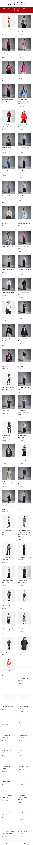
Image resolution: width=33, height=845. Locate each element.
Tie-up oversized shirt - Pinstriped (24, 31)
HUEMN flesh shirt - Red (8, 673)
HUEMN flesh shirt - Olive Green (7, 752)
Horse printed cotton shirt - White (7, 582)
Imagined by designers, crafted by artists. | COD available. (16, 9)
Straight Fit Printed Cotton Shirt (7, 824)
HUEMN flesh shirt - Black (7, 436)
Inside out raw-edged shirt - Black (23, 365)
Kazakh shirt (21, 316)
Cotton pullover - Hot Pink (23, 247)
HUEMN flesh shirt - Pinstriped (23, 674)
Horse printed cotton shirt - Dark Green (23, 582)
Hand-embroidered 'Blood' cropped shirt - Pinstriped (23, 101)
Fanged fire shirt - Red (23, 724)
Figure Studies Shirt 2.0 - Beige (8, 460)
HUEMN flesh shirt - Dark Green (7, 558)
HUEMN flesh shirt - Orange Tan (23, 697)
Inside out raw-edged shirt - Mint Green (7, 483)
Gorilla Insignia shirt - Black (23, 767)
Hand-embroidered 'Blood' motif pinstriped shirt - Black (8, 198)
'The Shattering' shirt (23, 795)
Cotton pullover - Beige (8, 269)
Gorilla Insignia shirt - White (7, 317)
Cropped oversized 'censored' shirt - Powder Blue (24, 223)
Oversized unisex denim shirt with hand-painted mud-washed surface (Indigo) (24, 533)
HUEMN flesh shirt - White (7, 780)
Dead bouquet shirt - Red (24, 810)
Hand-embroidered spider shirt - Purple (24, 558)
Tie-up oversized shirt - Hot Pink (8, 100)
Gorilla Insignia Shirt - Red (23, 125)
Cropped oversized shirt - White (24, 388)
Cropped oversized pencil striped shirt (8, 222)
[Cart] (29, 3)
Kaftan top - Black (22, 652)
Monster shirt (5, 724)
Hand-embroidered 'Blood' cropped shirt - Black (7, 341)
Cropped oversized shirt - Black (24, 483)
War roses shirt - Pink (7, 696)
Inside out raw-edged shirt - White (23, 436)
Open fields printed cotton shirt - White (23, 605)
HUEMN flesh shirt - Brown (7, 796)
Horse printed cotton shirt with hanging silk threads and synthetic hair (8, 629)
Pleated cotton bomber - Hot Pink (24, 77)
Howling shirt (5, 652)
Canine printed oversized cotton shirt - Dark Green (8, 605)
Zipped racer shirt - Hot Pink (24, 54)
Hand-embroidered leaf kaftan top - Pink (23, 752)
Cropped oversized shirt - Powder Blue (24, 270)
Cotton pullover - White (8, 292)
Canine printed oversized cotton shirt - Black (24, 460)
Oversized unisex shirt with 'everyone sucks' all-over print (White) (24, 825)
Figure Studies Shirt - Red (8, 410)
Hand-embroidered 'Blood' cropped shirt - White (23, 412)
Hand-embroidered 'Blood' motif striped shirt (24, 197)
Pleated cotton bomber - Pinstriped (8, 172)
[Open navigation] (4, 3)
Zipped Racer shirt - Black (23, 340)
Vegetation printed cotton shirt (8, 531)
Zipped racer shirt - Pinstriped (7, 148)
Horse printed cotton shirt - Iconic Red (7, 125)
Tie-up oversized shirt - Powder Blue (24, 148)
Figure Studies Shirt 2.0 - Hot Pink (8, 365)
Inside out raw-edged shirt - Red (7, 54)
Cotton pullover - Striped (8, 246)
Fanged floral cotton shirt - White (8, 31)
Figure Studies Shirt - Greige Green (23, 506)
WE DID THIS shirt (7, 810)
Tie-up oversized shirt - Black (24, 293)
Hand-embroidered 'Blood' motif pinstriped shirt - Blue (24, 173)
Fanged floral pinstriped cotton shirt (24, 628)
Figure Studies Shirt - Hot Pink (8, 77)
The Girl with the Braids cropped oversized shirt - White (8, 507)
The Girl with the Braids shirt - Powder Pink (8, 388)
